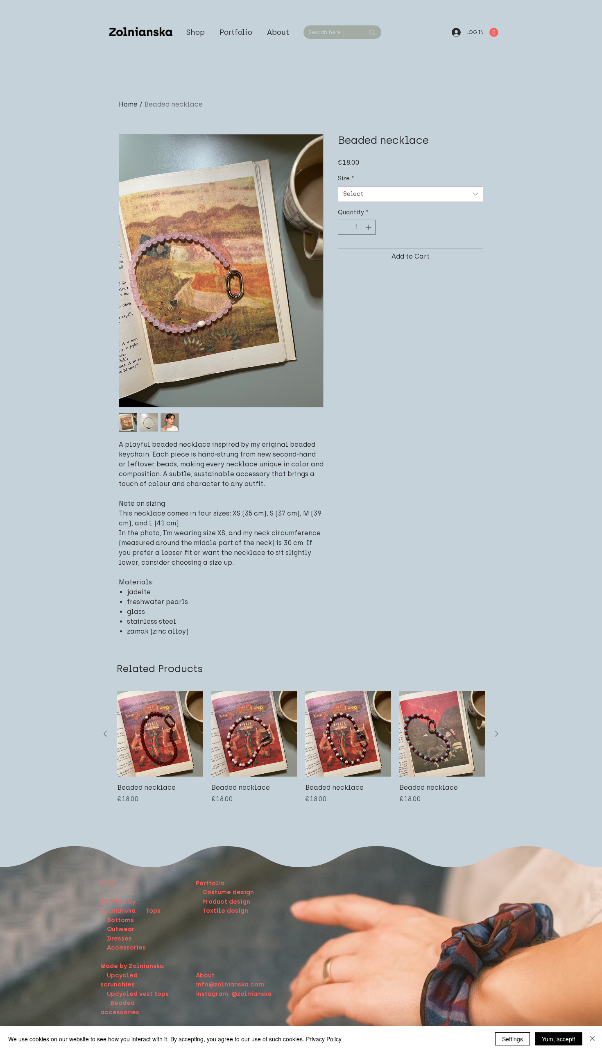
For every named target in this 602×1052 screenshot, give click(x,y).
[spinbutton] (356, 227)
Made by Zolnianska (132, 966)
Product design (226, 901)
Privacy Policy (324, 1039)
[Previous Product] (105, 733)
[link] (493, 32)
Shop (108, 883)
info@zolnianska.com (230, 984)
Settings (512, 1039)
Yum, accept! (558, 1039)
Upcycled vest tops (138, 993)
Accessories (126, 947)
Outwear (120, 929)
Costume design (228, 892)
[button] (236, 32)
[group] (301, 752)
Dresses (119, 938)
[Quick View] (160, 734)
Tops (153, 910)
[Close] (592, 1038)
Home (128, 104)
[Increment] (369, 227)
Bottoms (120, 920)
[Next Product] (497, 733)
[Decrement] (344, 227)
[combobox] (410, 194)
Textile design (225, 910)
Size (346, 178)
